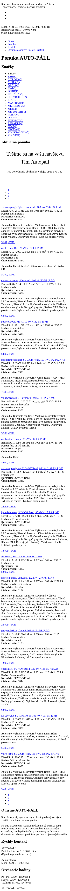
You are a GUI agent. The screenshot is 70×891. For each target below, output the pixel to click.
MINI (12, 108)
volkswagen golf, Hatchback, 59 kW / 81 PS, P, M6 (28, 397)
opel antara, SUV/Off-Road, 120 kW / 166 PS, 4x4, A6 (29, 668)
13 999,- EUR (8, 550)
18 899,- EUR (8, 506)
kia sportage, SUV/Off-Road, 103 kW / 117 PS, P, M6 (29, 715)
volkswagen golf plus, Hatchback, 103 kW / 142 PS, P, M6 (31, 207)
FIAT (12, 88)
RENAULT (15, 123)
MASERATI (16, 102)
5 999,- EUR (8, 242)
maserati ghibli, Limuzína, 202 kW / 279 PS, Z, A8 (27, 577)
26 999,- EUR (8, 624)
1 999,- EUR (8, 662)
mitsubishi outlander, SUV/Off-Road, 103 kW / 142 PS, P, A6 (33, 359)
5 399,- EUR (8, 274)
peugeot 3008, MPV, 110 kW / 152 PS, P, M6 (24, 321)
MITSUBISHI (17, 111)
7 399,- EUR (8, 392)
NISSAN (14, 114)
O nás (11, 41)
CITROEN (15, 79)
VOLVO (14, 135)
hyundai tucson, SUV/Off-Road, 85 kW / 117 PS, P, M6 (30, 512)
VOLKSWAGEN (18, 132)
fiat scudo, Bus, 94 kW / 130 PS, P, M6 (21, 556)
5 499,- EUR (8, 789)
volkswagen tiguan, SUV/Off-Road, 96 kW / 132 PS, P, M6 (32, 468)
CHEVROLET (17, 97)
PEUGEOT (15, 120)
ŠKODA (14, 129)
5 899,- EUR (8, 353)
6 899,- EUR (8, 315)
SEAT (12, 126)
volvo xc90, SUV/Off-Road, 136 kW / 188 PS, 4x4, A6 (30, 753)
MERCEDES (16, 105)
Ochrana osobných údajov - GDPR (26, 50)
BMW (12, 76)
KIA (11, 100)
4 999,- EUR (8, 462)
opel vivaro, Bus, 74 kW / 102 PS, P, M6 (22, 248)
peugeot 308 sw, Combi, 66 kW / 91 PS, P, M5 (25, 630)
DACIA (13, 85)
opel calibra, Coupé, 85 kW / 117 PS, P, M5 (23, 439)
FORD (13, 91)
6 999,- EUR (8, 709)
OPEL (12, 117)
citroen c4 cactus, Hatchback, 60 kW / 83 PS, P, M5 (28, 280)
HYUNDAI (15, 94)
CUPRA (14, 82)
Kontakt (12, 47)
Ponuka (12, 44)
